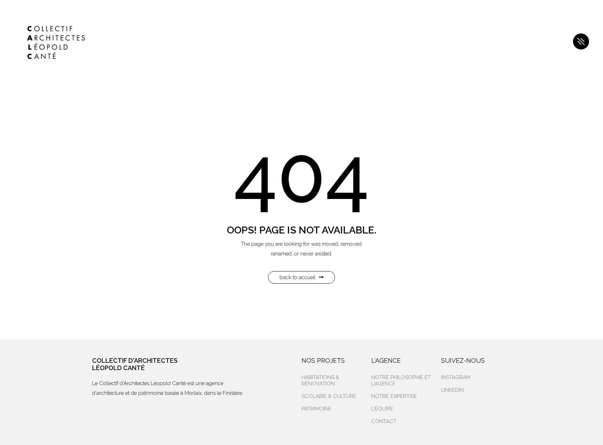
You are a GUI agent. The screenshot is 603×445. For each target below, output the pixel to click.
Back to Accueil (297, 277)
